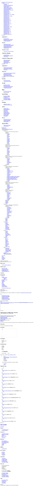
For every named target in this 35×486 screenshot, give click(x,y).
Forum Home (8, 80)
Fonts (6, 110)
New (2, 256)
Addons (7, 108)
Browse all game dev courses (10, 51)
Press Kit (3, 453)
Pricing (3, 435)
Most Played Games (10, 86)
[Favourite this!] (4, 318)
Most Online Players (9, 87)
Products (5, 130)
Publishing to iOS (8, 46)
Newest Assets (9, 119)
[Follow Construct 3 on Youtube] (7, 96)
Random (3, 259)
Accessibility (4, 482)
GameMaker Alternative (5, 433)
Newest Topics (9, 81)
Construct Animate (12, 145)
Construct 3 (11, 131)
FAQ (6, 69)
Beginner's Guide (8, 44)
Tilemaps (7, 115)
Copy (1, 301)
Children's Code (4, 481)
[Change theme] (8, 254)
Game (3, 414)
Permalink (5, 363)
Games (7, 111)
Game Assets (4, 458)
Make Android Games (14, 177)
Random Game (7, 271)
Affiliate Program (4, 448)
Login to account (8, 253)
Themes (7, 114)
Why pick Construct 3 (9, 67)
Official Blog (9, 91)
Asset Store (5, 221)
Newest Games (8, 85)
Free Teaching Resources (5, 442)
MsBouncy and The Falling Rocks (7, 390)
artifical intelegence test (5, 397)
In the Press (3, 454)
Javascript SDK (8, 62)
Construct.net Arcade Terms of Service (26, 292)
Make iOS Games (13, 178)
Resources (5, 165)
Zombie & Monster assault (5, 373)
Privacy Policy (4, 480)
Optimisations (10, 47)
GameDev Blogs (4, 460)
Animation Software (5, 430)
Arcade (5, 237)
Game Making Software (5, 429)
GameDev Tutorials (4, 459)
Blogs (5, 247)
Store (2, 100)
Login (5, 127)
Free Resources (9, 68)
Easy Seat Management (5, 441)
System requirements (10, 39)
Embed (6, 317)
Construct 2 (9, 190)
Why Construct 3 (4, 440)
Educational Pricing (8, 74)
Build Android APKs (10, 45)
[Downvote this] (9, 316)
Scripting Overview (9, 40)
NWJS (8, 60)
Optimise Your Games (14, 179)
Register (3, 127)
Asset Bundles (8, 125)
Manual (7, 38)
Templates (7, 113)
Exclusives (7, 121)
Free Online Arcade (4, 461)
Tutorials (7, 56)
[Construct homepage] (7, 2)
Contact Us (5, 252)
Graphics (7, 112)
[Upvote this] (3, 316)
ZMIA (3, 404)
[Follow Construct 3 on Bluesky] (7, 98)
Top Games (3, 255)
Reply (4, 364)
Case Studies (4, 437)
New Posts (7, 92)
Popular (3, 257)
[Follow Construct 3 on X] (6, 97)
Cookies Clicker (4, 421)
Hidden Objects (4, 380)
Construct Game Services (13, 156)
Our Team (3, 452)
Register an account (12, 354)
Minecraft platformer (5, 377)
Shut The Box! (4, 394)
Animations (8, 109)
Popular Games (6, 269)
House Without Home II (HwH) (6, 407)
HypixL (1, 320)
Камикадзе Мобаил (5, 370)
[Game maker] (7, 129)
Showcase (3, 258)
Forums (5, 230)
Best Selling (8, 120)
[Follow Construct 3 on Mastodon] (7, 99)
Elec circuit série (4, 387)
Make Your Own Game (5, 434)
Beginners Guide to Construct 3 (15, 176)
